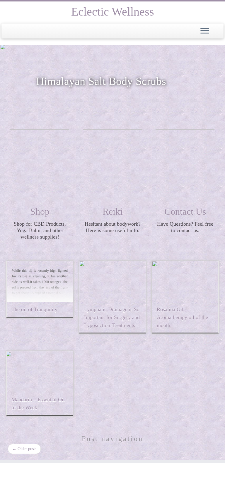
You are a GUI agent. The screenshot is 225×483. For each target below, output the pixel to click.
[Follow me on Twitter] (17, 469)
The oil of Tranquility (34, 309)
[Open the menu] (204, 31)
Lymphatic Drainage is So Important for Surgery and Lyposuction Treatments (112, 317)
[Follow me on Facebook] (24, 469)
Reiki (113, 211)
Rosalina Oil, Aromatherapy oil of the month (182, 317)
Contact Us (185, 211)
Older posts (24, 449)
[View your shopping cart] (216, 29)
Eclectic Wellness (112, 11)
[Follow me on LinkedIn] (32, 469)
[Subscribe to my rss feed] (10, 469)
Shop (40, 211)
